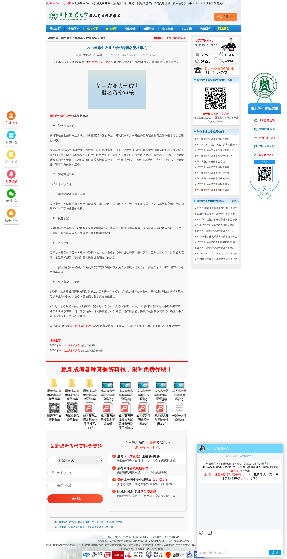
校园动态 (148, 28)
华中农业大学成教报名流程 (211, 161)
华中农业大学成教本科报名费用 (213, 139)
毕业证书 (205, 28)
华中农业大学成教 (92, 55)
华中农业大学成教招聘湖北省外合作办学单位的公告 (86, 527)
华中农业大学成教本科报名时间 (213, 184)
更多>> (235, 201)
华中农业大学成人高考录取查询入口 (215, 150)
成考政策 (167, 28)
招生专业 (130, 28)
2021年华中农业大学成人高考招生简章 (217, 144)
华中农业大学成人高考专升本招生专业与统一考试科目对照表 (90, 522)
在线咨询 (228, 16)
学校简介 (73, 28)
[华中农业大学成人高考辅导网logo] (85, 11)
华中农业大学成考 (72, 38)
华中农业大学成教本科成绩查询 (213, 178)
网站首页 (55, 28)
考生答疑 (186, 28)
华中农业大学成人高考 (70, 345)
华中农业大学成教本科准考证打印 (214, 155)
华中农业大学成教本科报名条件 (213, 167)
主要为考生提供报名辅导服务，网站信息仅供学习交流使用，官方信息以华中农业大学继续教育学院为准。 (138, 3)
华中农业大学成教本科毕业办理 (213, 172)
